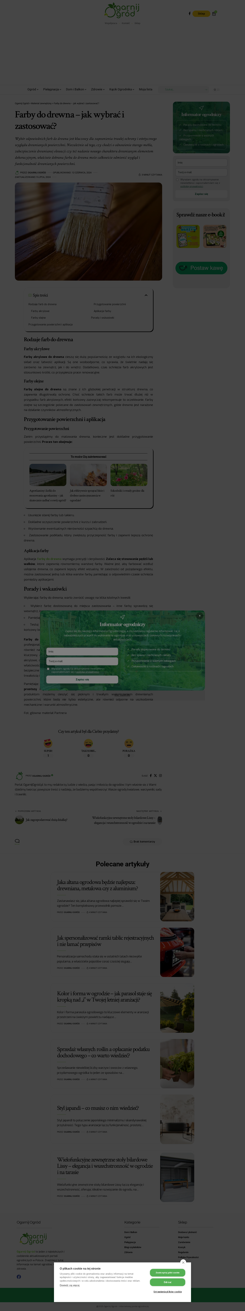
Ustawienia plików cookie (168, 1291)
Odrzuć (167, 1282)
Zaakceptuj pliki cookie (168, 1272)
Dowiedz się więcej (69, 1285)
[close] (183, 1262)
